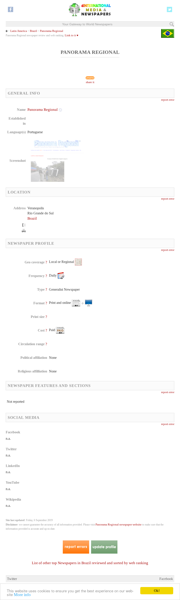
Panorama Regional (51, 31)
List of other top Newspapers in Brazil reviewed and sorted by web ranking (90, 563)
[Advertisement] (126, 135)
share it (90, 82)
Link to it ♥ (71, 35)
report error (167, 99)
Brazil (33, 31)
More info (22, 594)
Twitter (12, 579)
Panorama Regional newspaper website (118, 524)
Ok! (157, 591)
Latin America (18, 31)
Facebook (166, 579)
